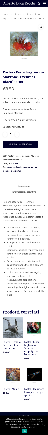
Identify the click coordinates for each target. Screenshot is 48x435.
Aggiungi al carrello (20, 144)
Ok (24, 431)
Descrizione (24, 186)
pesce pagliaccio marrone (18, 167)
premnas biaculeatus (12, 171)
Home (6, 14)
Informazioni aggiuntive (24, 192)
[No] (44, 425)
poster (34, 167)
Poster (18, 14)
